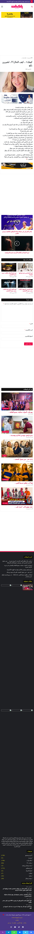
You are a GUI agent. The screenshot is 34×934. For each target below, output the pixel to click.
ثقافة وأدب (24, 58)
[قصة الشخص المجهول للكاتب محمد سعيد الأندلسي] (25, 283)
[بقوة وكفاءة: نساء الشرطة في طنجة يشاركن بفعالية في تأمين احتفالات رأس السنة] (17, 772)
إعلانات (17, 920)
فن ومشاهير (29, 868)
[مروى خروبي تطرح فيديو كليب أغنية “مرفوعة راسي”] (6, 712)
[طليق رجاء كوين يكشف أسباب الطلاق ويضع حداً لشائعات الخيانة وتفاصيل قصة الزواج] (6, 647)
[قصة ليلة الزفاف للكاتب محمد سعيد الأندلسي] (8, 267)
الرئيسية (29, 58)
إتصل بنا (14, 922)
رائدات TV (29, 863)
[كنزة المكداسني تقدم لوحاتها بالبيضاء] (25, 267)
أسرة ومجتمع (28, 855)
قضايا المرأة (29, 870)
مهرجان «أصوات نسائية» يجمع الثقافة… (20, 412)
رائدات (24, 922)
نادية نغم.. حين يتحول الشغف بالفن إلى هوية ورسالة (19, 572)
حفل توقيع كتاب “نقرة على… (24, 507)
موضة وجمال (28, 878)
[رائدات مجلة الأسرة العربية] (17, 6)
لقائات (30, 873)
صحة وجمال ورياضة (27, 865)
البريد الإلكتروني (29, 330)
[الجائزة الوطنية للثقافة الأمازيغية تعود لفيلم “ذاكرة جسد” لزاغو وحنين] (17, 587)
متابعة (30, 876)
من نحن (9, 922)
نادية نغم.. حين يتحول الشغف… (23, 459)
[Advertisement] (17, 36)
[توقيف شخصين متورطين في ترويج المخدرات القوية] (28, 772)
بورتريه (30, 858)
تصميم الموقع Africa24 (17, 917)
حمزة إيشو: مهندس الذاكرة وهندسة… (21, 435)
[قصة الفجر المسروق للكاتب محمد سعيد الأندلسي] (8, 283)
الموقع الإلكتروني (29, 336)
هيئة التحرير (19, 922)
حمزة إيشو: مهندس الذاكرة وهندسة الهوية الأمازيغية (18, 1)
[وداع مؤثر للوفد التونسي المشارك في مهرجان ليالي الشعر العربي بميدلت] (28, 587)
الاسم (31, 323)
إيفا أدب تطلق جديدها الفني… (23, 483)
